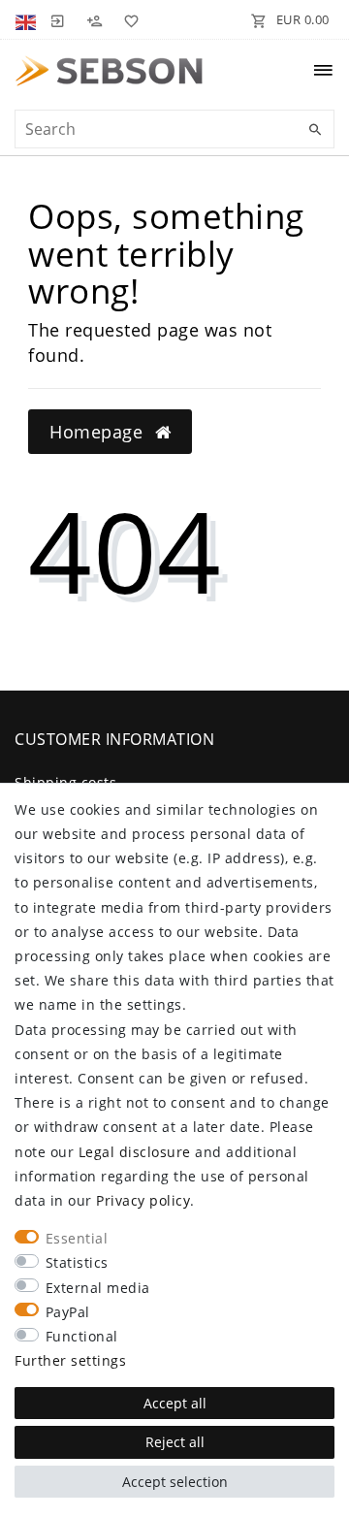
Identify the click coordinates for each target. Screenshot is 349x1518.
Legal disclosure (135, 1152)
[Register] (94, 19)
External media (98, 1287)
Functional (82, 1336)
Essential (77, 1238)
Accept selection (175, 1481)
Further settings (70, 1360)
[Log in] (57, 19)
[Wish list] (128, 19)
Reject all (175, 1442)
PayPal (68, 1312)
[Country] (28, 19)
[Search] (315, 130)
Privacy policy (143, 1200)
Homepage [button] (98, 431)
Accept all (174, 1403)
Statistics (77, 1262)
